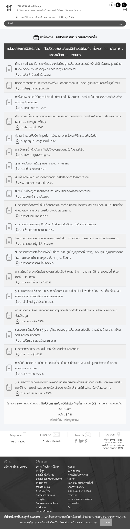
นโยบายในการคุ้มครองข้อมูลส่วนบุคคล (78, 522)
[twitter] (81, 441)
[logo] (9, 8)
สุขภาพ (71, 466)
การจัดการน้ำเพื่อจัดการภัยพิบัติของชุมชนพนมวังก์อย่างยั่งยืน (49, 149)
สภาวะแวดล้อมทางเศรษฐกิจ (45, 497)
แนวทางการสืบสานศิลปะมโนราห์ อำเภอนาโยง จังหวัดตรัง (47, 348)
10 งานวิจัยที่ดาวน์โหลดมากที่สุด (47, 468)
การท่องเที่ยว (74, 503)
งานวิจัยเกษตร (43, 487)
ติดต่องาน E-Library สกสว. (61, 17)
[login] (125, 10)
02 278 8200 (18, 441)
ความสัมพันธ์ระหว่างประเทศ (78, 476)
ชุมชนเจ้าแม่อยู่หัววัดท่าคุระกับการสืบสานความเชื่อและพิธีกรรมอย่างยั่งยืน (55, 135)
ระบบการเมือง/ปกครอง (79, 491)
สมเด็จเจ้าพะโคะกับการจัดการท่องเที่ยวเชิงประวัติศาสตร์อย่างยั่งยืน (52, 176)
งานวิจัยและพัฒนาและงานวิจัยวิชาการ (49, 481)
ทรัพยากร (72, 495)
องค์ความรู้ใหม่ (43, 491)
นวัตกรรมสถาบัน (76, 487)
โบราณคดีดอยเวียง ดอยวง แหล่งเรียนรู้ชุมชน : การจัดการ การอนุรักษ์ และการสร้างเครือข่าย (67, 237)
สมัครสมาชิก (41, 17)
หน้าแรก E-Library (24, 17)
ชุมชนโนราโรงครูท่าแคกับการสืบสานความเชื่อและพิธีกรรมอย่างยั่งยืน (53, 190)
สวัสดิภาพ (41, 507)
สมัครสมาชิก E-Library (15, 466)
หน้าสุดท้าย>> (72, 419)
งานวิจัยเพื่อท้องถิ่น (45, 474)
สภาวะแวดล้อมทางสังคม (80, 499)
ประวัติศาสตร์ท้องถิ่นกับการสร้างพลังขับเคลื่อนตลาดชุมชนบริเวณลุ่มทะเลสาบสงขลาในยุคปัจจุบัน (68, 82)
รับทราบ (106, 522)
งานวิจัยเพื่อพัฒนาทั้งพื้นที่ (80, 483)
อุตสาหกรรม (74, 470)
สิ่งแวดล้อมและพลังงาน (47, 503)
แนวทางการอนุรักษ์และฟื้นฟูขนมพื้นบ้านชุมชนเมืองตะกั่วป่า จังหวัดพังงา (55, 224)
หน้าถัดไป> (56, 419)
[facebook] (76, 441)
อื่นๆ (70, 507)
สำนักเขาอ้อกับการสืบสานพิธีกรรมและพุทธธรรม (42, 163)
